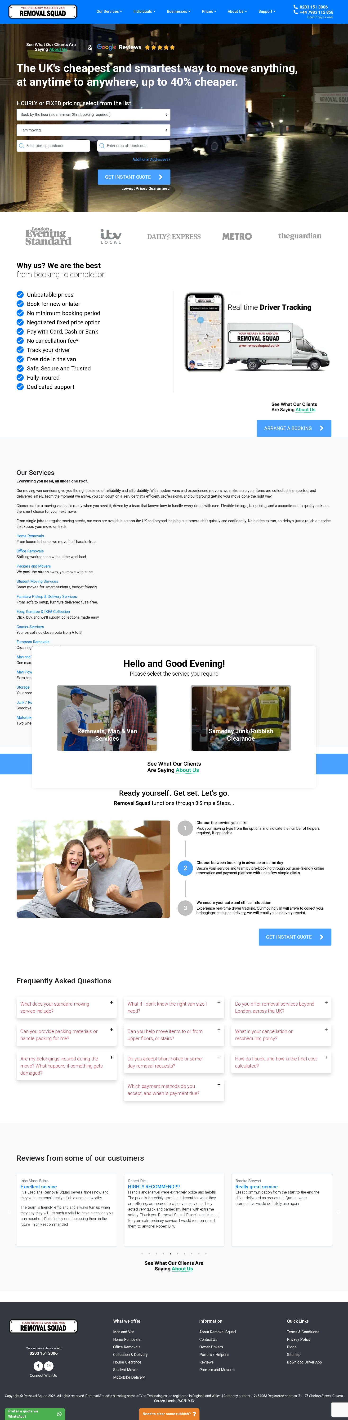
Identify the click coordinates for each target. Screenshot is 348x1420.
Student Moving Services (37, 581)
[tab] (254, 830)
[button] (66, 1007)
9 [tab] (198, 1253)
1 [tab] (142, 1253)
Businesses (177, 11)
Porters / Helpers (214, 1354)
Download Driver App (304, 1362)
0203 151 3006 (314, 6)
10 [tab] (206, 1253)
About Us (236, 11)
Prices (207, 11)
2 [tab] (149, 1253)
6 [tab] (177, 1253)
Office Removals (30, 551)
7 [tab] (184, 1253)
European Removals (33, 642)
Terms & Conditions (303, 1332)
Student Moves (125, 1370)
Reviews (206, 1362)
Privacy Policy (299, 1339)
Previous (9, 1212)
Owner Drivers (211, 1347)
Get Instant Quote (128, 177)
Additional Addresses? (151, 159)
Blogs (292, 1347)
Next (338, 1212)
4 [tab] (163, 1253)
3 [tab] (156, 1253)
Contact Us (208, 1339)
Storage (23, 687)
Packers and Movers (34, 566)
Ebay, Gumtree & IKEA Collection (43, 611)
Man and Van (123, 1332)
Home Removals (30, 536)
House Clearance (127, 1362)
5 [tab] (170, 1253)
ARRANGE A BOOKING (288, 428)
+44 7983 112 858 (316, 12)
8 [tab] (191, 1253)
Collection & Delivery (130, 1354)
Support (265, 11)
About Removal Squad (217, 1332)
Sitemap (294, 1354)
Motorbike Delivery (129, 1377)
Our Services (108, 11)
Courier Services (30, 627)
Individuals (143, 11)
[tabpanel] (66, 1210)
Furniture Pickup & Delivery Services (47, 596)
